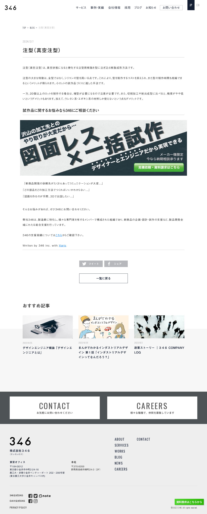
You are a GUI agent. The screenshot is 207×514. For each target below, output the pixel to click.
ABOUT (120, 439)
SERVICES (122, 445)
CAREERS (121, 469)
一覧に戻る (103, 278)
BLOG (32, 27)
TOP (24, 27)
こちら (58, 235)
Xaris (62, 245)
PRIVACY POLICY (18, 507)
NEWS (119, 463)
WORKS (120, 451)
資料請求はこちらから (189, 502)
